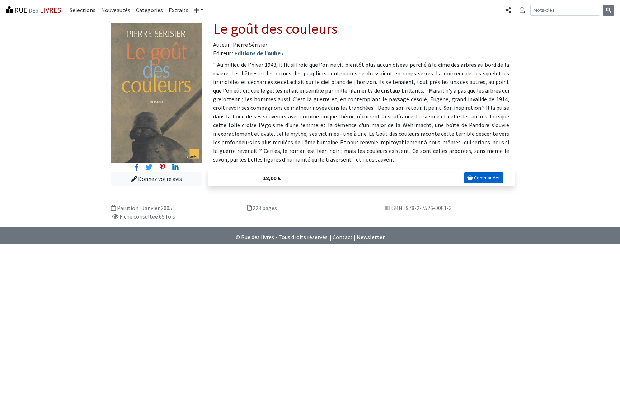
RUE (37, 9)
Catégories (149, 10)
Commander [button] (486, 177)
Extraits (178, 10)
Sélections (82, 10)
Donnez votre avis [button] (159, 178)
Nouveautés (115, 10)
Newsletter (371, 237)
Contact (343, 237)
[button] (198, 10)
